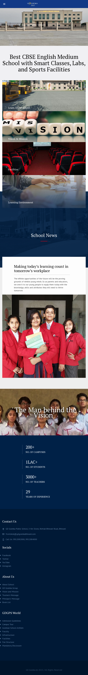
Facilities (13, 169)
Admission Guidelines (11, 620)
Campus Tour (7, 624)
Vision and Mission (10, 591)
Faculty (5, 631)
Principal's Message (10, 598)
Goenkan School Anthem (12, 628)
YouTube (6, 562)
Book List (6, 602)
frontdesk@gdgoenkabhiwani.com (21, 534)
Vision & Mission (18, 138)
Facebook (6, 555)
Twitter (5, 559)
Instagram (6, 566)
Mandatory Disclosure (11, 645)
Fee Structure (8, 642)
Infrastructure (8, 635)
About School (8, 584)
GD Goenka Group (10, 588)
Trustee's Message (10, 595)
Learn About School (19, 107)
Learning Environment (20, 202)
